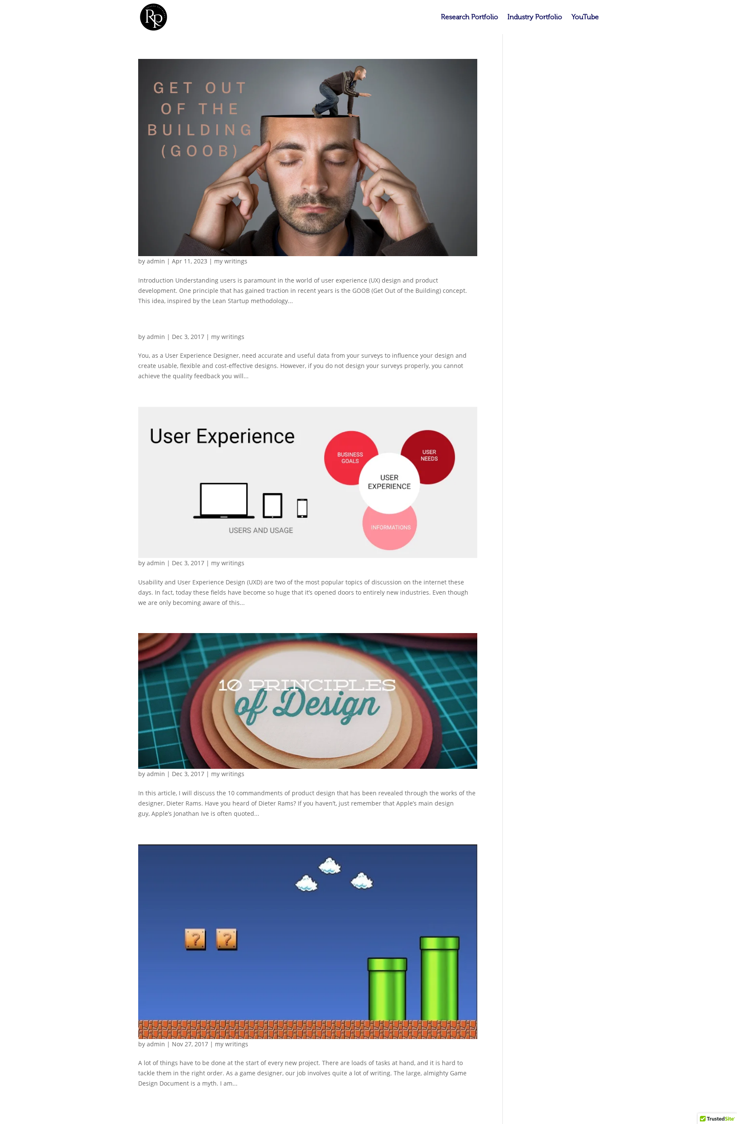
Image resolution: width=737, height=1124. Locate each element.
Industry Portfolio (535, 17)
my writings (230, 261)
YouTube (585, 17)
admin (156, 261)
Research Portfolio (469, 17)
